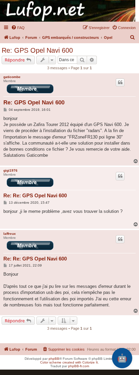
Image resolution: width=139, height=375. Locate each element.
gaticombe (12, 77)
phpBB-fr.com (78, 366)
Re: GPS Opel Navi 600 (37, 50)
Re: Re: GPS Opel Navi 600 (35, 195)
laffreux (9, 233)
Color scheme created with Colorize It (69, 362)
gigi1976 (10, 170)
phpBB (54, 358)
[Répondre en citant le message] (120, 82)
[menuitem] (18, 28)
